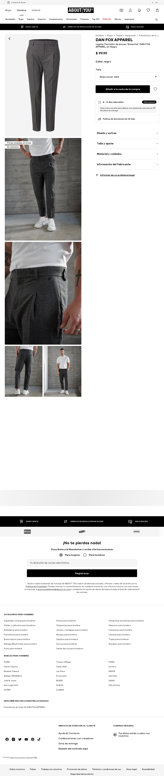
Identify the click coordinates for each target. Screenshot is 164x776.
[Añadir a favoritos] (155, 89)
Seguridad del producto (82, 774)
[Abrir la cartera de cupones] (121, 10)
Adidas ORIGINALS (13, 676)
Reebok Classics (11, 671)
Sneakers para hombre (120, 644)
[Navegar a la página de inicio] (21, 727)
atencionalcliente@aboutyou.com (54, 589)
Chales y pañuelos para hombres (19, 625)
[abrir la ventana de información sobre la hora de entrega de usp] (154, 108)
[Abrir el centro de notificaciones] (139, 10)
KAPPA (112, 671)
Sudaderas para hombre (16, 630)
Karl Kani (113, 676)
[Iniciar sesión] (130, 10)
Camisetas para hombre (120, 630)
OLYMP (7, 690)
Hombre (21, 10)
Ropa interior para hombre (17, 639)
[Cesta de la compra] (157, 10)
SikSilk (112, 680)
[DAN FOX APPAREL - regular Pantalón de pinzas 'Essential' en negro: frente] (43, 85)
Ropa (110, 35)
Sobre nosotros (17, 769)
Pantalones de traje (149, 35)
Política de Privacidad (36, 586)
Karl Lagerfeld (11, 685)
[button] (127, 76)
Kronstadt (61, 676)
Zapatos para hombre (67, 639)
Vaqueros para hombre (120, 625)
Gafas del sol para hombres (69, 648)
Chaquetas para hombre (68, 625)
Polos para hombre (13, 648)
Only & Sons (114, 685)
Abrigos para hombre (66, 634)
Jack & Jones (10, 680)
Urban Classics (11, 666)
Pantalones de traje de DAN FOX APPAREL (24, 707)
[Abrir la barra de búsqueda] (155, 19)
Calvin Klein (61, 666)
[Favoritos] (148, 10)
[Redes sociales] (7, 739)
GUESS (59, 685)
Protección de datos (77, 769)
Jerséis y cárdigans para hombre (72, 630)
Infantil (36, 10)
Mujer (8, 10)
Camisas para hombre (119, 634)
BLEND (59, 680)
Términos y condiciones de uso (106, 769)
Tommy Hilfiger (63, 662)
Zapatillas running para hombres (19, 620)
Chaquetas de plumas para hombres (126, 620)
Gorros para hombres (66, 644)
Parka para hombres (66, 620)
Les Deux (60, 671)
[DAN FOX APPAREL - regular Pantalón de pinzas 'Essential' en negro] (43, 293)
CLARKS (60, 690)
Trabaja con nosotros (51, 769)
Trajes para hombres (119, 639)
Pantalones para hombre (16, 634)
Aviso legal (131, 769)
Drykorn (112, 666)
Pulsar (33, 769)
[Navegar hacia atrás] (9, 38)
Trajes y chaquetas (126, 35)
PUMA (7, 662)
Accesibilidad (148, 769)
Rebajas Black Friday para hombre (20, 644)
